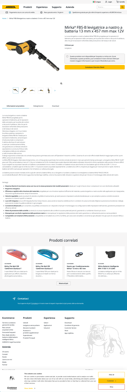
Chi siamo (5, 352)
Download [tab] (55, 106)
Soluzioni (47, 328)
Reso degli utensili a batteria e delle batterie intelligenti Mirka (10, 337)
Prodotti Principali (29, 338)
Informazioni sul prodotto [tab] (15, 106)
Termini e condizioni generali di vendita (8, 324)
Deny (111, 387)
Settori (46, 323)
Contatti (5, 354)
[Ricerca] (122, 7)
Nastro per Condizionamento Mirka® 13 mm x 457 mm (78, 267)
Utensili (25, 323)
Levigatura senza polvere (31, 325)
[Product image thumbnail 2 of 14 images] (24, 90)
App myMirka (69, 333)
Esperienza (41, 7)
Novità (4, 357)
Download (68, 323)
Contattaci (34, 303)
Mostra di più (63, 283)
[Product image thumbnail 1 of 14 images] (16, 90)
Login (110, 2)
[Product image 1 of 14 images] (32, 55)
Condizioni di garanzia (72, 325)
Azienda (70, 7)
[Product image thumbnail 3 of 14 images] (32, 90)
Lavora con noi (7, 359)
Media (4, 362)
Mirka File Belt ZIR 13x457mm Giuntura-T (44, 267)
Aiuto (66, 330)
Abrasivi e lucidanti (29, 328)
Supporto (56, 7)
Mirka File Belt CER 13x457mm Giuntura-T (12, 267)
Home (4, 18)
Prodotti (27, 7)
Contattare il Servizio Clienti (94, 67)
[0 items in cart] (120, 2)
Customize (110, 381)
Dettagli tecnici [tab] (38, 106)
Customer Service (70, 328)
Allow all (111, 374)
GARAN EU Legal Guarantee (11, 342)
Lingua (98, 2)
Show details (28, 388)
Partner (4, 365)
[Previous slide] (10, 90)
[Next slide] (55, 90)
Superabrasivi (27, 335)
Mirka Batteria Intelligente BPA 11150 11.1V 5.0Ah (108, 267)
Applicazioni (48, 325)
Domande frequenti (8, 332)
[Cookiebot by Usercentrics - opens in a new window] (12, 388)
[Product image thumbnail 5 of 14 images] (49, 90)
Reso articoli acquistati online (7, 329)
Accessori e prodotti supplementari (31, 331)
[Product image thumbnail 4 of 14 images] (41, 90)
